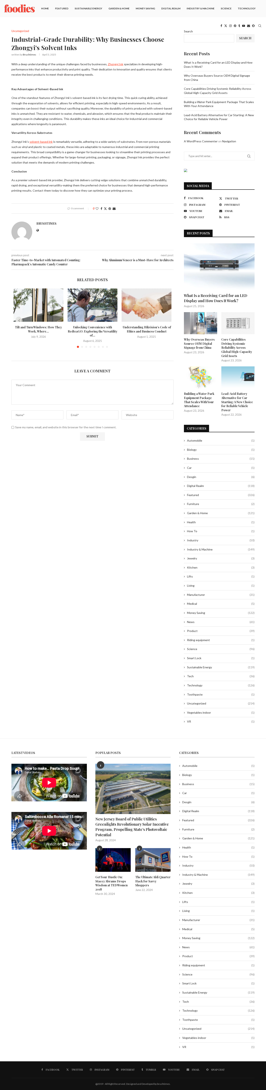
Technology (247, 8)
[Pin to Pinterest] (109, 208)
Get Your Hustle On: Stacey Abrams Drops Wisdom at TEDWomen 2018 (111, 883)
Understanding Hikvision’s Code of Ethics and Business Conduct (146, 329)
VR (221, 721)
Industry (221, 540)
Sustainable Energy (88, 8)
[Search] (260, 25)
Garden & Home (118, 8)
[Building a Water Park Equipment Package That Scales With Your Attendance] (200, 377)
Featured (61, 8)
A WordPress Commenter (201, 141)
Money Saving (145, 8)
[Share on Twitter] (105, 208)
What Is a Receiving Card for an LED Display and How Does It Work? (215, 298)
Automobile (221, 440)
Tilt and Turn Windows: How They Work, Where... (38, 329)
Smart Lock (221, 658)
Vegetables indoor (221, 712)
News (221, 622)
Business (221, 458)
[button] (19, 320)
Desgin (221, 477)
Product (221, 631)
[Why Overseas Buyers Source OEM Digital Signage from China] (200, 323)
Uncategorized (221, 703)
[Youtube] (243, 25)
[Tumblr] (239, 25)
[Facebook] (221, 25)
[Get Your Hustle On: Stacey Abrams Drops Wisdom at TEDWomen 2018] (113, 860)
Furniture (221, 504)
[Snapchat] (253, 25)
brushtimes (29, 54)
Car (221, 467)
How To (221, 531)
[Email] (248, 25)
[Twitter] (225, 25)
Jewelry (221, 558)
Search (188, 31)
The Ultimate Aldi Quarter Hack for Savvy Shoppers (153, 881)
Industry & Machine (200, 8)
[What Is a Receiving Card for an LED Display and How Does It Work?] (219, 267)
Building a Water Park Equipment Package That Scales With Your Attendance (199, 400)
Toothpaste (221, 694)
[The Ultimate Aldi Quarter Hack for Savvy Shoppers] (153, 860)
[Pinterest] (235, 25)
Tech (221, 676)
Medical (221, 603)
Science (226, 8)
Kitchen (221, 567)
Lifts (221, 576)
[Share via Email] (114, 208)
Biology (221, 449)
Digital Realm (170, 8)
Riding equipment (221, 640)
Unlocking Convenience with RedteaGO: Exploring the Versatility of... (92, 331)
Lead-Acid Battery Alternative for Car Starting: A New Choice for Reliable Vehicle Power (237, 402)
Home (45, 8)
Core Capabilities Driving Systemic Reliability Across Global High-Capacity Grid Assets (236, 347)
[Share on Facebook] (101, 208)
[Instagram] (230, 25)
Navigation (229, 141)
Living (221, 585)
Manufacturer (221, 594)
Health (221, 522)
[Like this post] (97, 208)
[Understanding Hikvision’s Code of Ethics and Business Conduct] (146, 305)
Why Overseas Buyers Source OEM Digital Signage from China (199, 343)
